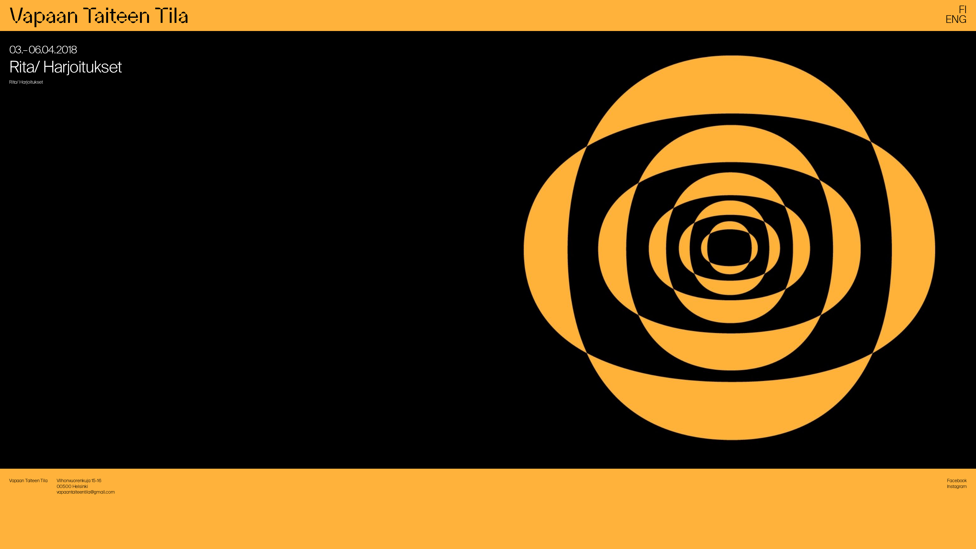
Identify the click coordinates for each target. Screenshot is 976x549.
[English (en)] (956, 21)
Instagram (957, 486)
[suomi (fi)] (963, 12)
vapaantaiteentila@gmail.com (86, 492)
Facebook (957, 481)
